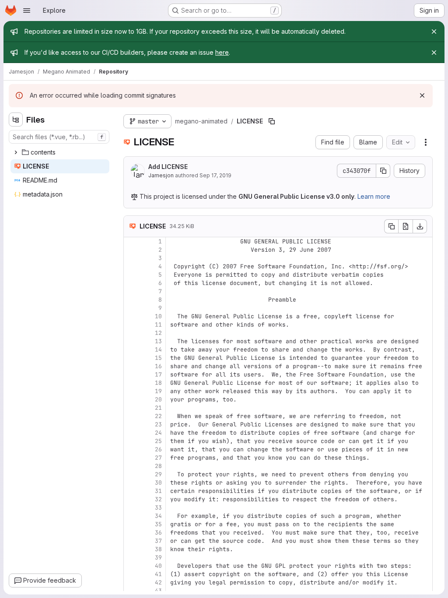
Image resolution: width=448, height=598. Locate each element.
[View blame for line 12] (131, 333)
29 (158, 474)
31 (158, 491)
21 (158, 408)
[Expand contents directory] (15, 152)
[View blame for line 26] (131, 449)
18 (158, 383)
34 (158, 516)
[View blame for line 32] (131, 499)
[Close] (434, 31)
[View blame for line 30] (131, 482)
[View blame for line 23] (131, 424)
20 (158, 399)
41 (158, 574)
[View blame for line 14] (131, 349)
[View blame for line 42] (131, 582)
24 (158, 432)
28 (158, 466)
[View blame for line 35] (131, 524)
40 (158, 566)
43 (158, 590)
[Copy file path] (272, 121)
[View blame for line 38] (131, 549)
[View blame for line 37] (131, 541)
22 (158, 416)
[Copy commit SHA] (383, 171)
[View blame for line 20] (131, 399)
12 (158, 333)
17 (158, 374)
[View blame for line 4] (131, 266)
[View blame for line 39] (131, 557)
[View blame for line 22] (131, 416)
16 (158, 366)
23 (158, 424)
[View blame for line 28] (131, 466)
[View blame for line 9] (131, 308)
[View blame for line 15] (131, 358)
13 (158, 341)
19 (158, 391)
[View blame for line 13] (131, 341)
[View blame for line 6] (131, 283)
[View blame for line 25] (131, 441)
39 (158, 557)
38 (158, 549)
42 (158, 582)
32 (158, 499)
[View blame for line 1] (131, 241)
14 (158, 349)
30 (158, 482)
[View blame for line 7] (131, 291)
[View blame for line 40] (131, 566)
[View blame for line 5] (131, 275)
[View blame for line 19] (131, 391)
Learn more (373, 196)
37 (158, 541)
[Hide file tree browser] (16, 120)
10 (158, 316)
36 (158, 532)
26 (158, 449)
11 (158, 324)
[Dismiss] (422, 95)
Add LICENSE (168, 166)
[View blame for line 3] (131, 258)
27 (158, 457)
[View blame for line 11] (131, 324)
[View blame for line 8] (131, 299)
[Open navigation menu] (27, 11)
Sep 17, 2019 (215, 175)
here (222, 52)
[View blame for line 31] (131, 491)
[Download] (420, 226)
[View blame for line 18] (131, 383)
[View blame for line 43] (131, 591)
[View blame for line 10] (131, 316)
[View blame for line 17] (131, 374)
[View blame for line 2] (131, 250)
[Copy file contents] (391, 226)
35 (158, 524)
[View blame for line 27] (131, 458)
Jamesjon (161, 175)
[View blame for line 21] (131, 408)
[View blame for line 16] (131, 366)
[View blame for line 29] (131, 474)
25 (158, 441)
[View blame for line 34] (131, 516)
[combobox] (59, 137)
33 (158, 507)
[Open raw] (406, 226)
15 (158, 358)
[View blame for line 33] (131, 507)
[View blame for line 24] (131, 433)
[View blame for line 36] (131, 532)
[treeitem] (59, 152)
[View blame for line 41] (131, 574)
